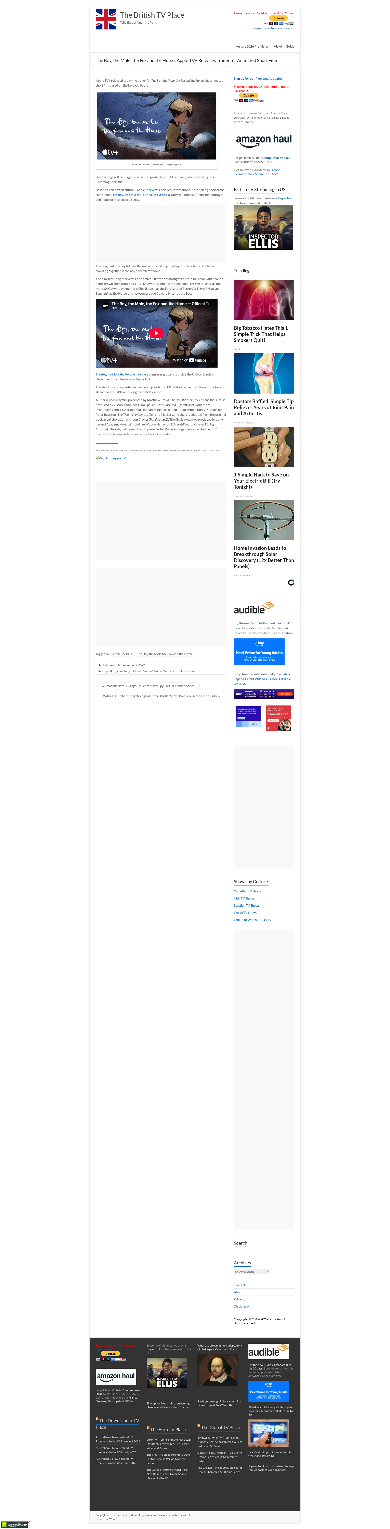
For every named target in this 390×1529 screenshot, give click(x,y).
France (275, 170)
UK (268, 174)
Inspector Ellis (156, 1349)
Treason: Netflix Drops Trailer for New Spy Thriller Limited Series (147, 686)
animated (122, 671)
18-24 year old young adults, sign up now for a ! (271, 1410)
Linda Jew (108, 665)
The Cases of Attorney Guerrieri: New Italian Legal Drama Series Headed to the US (167, 1474)
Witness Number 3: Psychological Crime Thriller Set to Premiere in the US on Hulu (162, 696)
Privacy (239, 1299)
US (244, 684)
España (239, 679)
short (172, 671)
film (165, 671)
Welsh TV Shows (245, 912)
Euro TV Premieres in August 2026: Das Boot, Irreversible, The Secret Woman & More (169, 1444)
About (238, 1292)
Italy (251, 174)
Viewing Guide (284, 46)
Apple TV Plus (122, 654)
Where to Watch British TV (252, 919)
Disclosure (241, 1306)
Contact (239, 1285)
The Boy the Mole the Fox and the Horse (165, 654)
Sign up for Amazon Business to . (271, 1467)
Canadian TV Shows (248, 891)
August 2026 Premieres (252, 46)
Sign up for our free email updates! (274, 28)
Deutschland (256, 679)
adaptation (108, 671)
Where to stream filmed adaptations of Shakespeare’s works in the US (220, 1347)
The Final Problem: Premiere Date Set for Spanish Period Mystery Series (168, 1459)
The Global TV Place (220, 1427)
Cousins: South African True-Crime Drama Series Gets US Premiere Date (219, 1457)
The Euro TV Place (168, 1429)
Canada (282, 674)
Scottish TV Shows (247, 905)
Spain (259, 174)
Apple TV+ (143, 379)
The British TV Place (152, 14)
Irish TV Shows (244, 898)
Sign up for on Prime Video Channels (169, 1405)
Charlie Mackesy (146, 190)
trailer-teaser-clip (188, 671)
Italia (284, 679)
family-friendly (152, 671)
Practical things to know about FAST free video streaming (271, 1453)
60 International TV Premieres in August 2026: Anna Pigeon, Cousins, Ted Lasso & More (220, 1442)
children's (135, 671)
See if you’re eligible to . (219, 1403)
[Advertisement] (161, 233)
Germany (240, 174)
